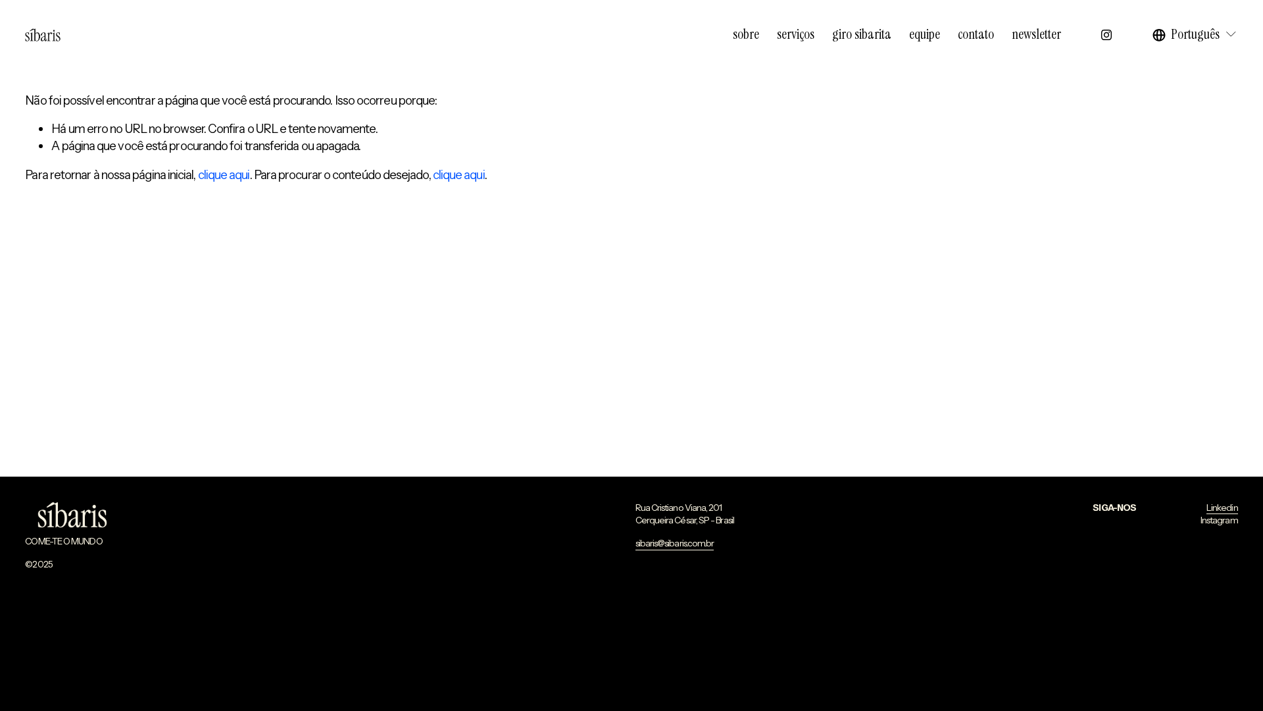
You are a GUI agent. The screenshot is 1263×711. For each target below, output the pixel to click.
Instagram (1219, 520)
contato (976, 34)
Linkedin (1222, 507)
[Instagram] (1106, 34)
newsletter (1036, 34)
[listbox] (1195, 34)
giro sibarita (861, 34)
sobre (746, 34)
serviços (795, 34)
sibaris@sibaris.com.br (674, 543)
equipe (924, 34)
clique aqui (224, 174)
